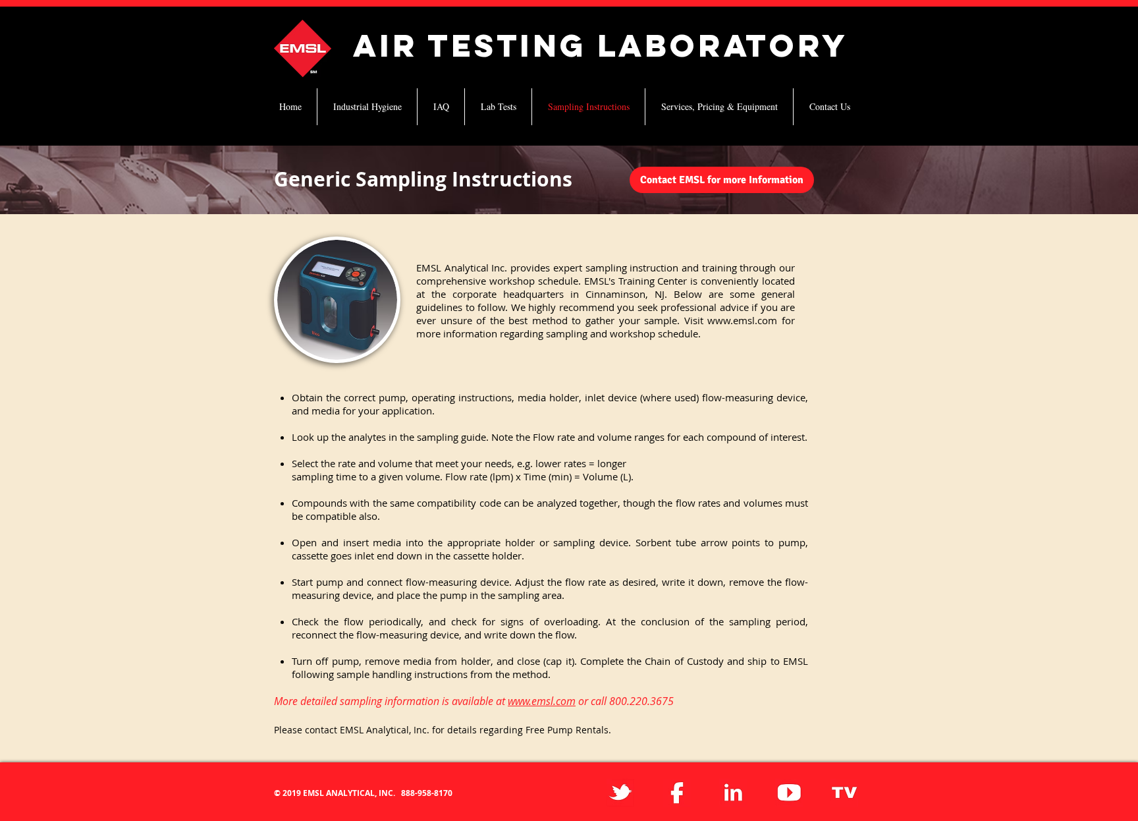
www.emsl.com (742, 320)
